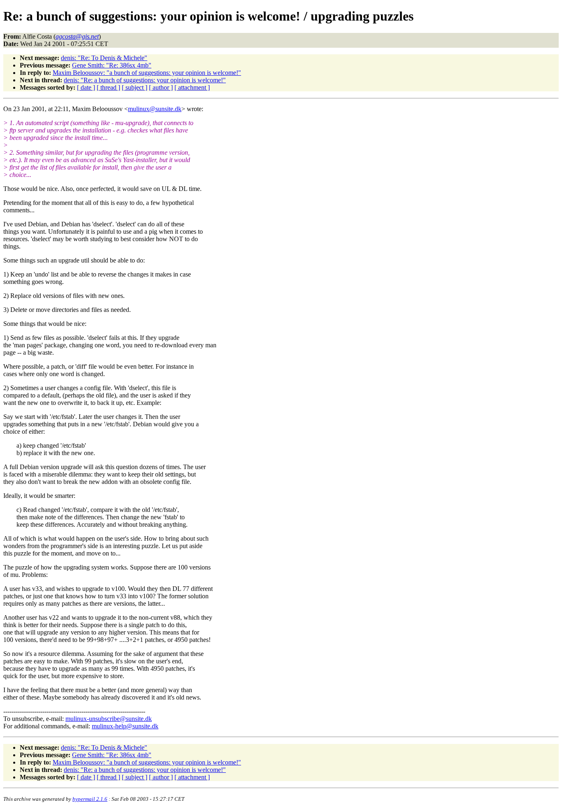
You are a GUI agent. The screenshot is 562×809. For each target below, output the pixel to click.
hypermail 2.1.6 (89, 799)
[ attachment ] (192, 87)
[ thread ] (108, 87)
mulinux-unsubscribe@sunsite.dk (108, 718)
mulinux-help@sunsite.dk (125, 726)
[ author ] (161, 87)
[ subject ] (134, 87)
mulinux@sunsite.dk (154, 108)
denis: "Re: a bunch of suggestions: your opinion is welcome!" (145, 80)
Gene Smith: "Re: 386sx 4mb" (111, 65)
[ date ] (86, 87)
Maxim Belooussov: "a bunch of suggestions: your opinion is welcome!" (147, 72)
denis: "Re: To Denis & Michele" (104, 57)
